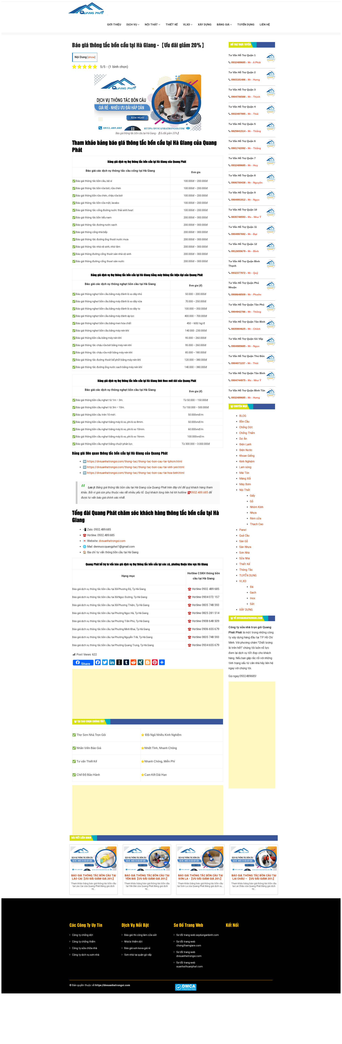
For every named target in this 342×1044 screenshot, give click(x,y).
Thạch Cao (256, 524)
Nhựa (253, 512)
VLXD (187, 24)
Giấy (252, 495)
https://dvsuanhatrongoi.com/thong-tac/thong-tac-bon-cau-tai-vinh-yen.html (135, 467)
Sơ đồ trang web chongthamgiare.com (188, 943)
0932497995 (238, 113)
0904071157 (238, 363)
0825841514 (238, 131)
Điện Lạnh (245, 444)
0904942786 (238, 311)
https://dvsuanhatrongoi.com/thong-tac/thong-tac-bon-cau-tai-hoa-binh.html (135, 473)
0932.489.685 (199, 492)
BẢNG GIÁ (223, 24)
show (91, 57)
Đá (251, 587)
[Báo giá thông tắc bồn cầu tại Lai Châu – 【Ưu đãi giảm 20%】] (254, 858)
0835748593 (238, 217)
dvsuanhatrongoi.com (112, 541)
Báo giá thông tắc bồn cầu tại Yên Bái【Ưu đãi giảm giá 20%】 (147, 877)
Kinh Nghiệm (247, 461)
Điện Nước (245, 450)
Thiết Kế (244, 564)
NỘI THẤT (152, 24)
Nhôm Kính (256, 507)
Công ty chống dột (82, 935)
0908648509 (238, 294)
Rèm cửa (255, 518)
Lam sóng (245, 467)
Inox (252, 598)
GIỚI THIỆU (114, 24)
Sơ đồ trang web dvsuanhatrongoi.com (188, 954)
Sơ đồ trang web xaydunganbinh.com (197, 935)
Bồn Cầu (244, 421)
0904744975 (238, 380)
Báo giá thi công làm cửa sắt (140, 935)
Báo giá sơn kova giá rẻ (137, 948)
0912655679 (238, 251)
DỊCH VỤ (132, 24)
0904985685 (238, 346)
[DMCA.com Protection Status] (185, 987)
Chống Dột (246, 427)
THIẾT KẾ (172, 24)
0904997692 (238, 234)
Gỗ (251, 501)
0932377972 (238, 272)
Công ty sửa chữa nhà (84, 948)
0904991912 (238, 199)
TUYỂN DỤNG (245, 24)
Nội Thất (244, 490)
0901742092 (238, 148)
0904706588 (238, 96)
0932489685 (238, 62)
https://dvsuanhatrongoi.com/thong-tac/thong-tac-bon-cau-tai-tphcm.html (134, 461)
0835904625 (238, 328)
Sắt (252, 604)
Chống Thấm (247, 433)
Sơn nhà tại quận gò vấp (138, 954)
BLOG (242, 416)
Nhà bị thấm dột (133, 941)
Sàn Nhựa (245, 547)
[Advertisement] (147, 696)
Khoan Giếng (247, 455)
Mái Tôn (244, 473)
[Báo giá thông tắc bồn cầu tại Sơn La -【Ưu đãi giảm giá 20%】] (200, 858)
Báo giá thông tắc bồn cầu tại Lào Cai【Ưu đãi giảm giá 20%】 (93, 877)
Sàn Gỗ (243, 541)
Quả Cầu (244, 535)
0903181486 (238, 79)
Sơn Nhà (244, 552)
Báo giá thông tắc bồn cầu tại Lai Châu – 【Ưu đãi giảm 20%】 (254, 877)
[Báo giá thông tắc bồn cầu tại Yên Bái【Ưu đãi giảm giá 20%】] (147, 858)
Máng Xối (245, 478)
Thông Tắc (246, 569)
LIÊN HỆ (265, 24)
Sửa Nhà (244, 558)
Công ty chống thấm (83, 941)
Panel (242, 530)
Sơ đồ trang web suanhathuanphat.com (189, 964)
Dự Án (243, 438)
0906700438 (238, 182)
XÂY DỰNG (204, 24)
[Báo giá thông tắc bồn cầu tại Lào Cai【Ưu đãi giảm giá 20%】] (93, 858)
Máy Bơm (245, 484)
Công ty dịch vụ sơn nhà (85, 954)
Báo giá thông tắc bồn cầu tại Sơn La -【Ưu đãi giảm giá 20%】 (200, 877)
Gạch (253, 592)
